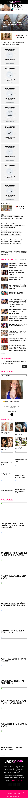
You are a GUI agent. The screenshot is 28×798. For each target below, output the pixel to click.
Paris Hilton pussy (5, 241)
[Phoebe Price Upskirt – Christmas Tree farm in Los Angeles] (7, 455)
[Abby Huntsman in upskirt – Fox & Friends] (14, 672)
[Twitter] (14, 784)
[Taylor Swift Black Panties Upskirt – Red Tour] (21, 427)
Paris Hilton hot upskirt (14, 223)
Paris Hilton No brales (15, 230)
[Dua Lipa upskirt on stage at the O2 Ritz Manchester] (14, 693)
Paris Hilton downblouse (6, 221)
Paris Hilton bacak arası (17, 218)
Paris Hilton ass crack (5, 218)
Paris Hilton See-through (15, 241)
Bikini (17, 792)
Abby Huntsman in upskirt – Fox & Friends (13, 682)
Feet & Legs (21, 792)
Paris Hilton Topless (17, 243)
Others (18, 793)
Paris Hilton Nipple (5, 230)
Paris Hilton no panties (6, 232)
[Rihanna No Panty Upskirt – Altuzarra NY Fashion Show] (14, 591)
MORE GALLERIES (20, 260)
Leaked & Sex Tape (12, 793)
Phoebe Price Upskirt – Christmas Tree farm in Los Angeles (6, 462)
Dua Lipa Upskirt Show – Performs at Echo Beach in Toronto (16, 272)
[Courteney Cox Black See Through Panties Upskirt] (21, 469)
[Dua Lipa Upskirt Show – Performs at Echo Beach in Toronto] (4, 272)
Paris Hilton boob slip (17, 220)
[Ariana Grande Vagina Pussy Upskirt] (14, 566)
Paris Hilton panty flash (6, 239)
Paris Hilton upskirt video (16, 245)
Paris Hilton (16, 214)
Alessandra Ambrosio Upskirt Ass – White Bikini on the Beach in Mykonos (17, 286)
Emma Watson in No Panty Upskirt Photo (12, 632)
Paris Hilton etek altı (17, 221)
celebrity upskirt (8, 214)
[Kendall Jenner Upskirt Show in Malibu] (21, 454)
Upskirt (4, 792)
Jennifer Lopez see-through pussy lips (13, 660)
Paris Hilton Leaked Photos (6, 225)
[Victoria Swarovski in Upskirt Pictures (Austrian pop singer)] (4, 340)
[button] (26, 2)
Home (2, 12)
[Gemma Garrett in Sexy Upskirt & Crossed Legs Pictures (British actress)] (4, 311)
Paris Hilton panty (14, 237)
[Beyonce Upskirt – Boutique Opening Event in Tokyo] (7, 468)
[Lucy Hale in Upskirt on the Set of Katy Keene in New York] (4, 325)
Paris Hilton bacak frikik (6, 220)
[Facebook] (10, 784)
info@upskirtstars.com (16, 780)
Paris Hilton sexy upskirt (6, 243)
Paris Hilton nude (4, 234)
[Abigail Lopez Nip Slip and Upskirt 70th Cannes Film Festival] (4, 293)
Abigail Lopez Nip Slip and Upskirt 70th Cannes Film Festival (16, 294)
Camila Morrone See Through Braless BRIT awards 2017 (7, 253)
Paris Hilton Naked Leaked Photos (8, 227)
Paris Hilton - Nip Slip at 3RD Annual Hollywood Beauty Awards (12, 216)
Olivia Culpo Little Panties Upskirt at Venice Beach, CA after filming (20, 491)
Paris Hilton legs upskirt (19, 225)
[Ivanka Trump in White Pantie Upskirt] (14, 714)
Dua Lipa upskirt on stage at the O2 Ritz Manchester (13, 702)
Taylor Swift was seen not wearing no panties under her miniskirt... (12, 525)
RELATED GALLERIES (7, 260)
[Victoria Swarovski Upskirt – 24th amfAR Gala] (7, 426)
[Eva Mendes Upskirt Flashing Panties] (7, 484)
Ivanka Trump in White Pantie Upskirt (14, 725)
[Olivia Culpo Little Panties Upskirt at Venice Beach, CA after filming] (21, 484)
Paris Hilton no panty (16, 232)
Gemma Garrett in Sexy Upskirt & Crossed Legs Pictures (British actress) (18, 311)
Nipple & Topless (8, 12)
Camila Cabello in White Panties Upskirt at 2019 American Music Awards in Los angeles (18, 318)
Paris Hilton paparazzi (17, 239)
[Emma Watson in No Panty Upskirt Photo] (14, 619)
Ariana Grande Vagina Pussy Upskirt (13, 577)
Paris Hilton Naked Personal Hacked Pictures (10, 229)
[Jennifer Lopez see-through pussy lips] (14, 647)
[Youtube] (18, 784)
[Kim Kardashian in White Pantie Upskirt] (7, 442)
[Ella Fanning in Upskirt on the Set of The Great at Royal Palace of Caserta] (21, 441)
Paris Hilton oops (17, 236)
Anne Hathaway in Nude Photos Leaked (11, 748)
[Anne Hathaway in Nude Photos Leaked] (14, 738)
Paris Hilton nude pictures (6, 236)
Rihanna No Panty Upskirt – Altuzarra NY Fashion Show (13, 604)
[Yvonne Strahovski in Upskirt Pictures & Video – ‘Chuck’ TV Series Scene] (4, 333)
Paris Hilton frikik (4, 223)
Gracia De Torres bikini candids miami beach (20, 252)
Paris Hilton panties (5, 237)
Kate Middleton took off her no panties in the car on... (14, 554)
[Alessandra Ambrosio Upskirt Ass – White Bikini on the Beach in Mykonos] (4, 286)
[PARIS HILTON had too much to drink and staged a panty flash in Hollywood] (4, 265)
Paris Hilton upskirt (5, 245)
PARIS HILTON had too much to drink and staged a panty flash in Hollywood (18, 265)
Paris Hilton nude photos (15, 234)
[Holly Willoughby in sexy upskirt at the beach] (4, 279)
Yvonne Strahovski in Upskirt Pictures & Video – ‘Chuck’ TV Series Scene (17, 333)
